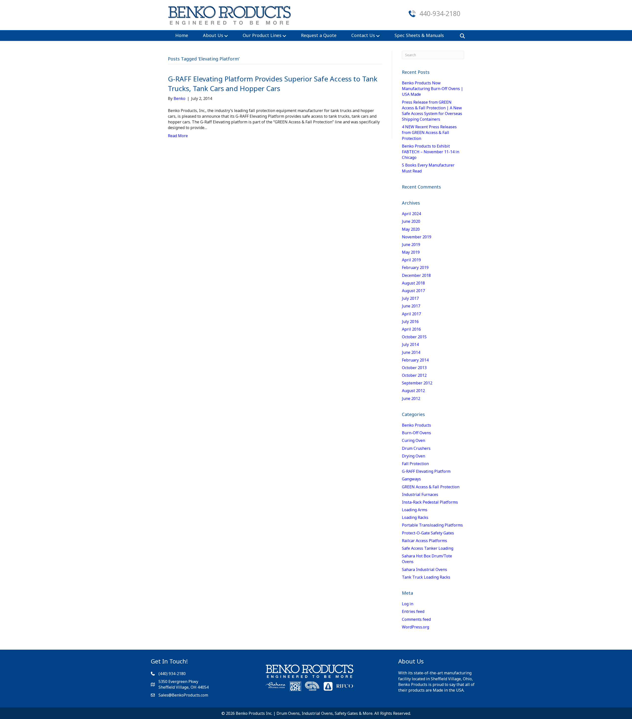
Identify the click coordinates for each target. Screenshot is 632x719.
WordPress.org (415, 627)
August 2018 (413, 283)
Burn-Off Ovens (416, 432)
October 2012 (414, 375)
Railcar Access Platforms (424, 540)
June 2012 (411, 398)
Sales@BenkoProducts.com (183, 695)
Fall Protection (415, 463)
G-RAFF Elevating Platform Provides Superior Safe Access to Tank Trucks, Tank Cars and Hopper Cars (272, 83)
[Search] (461, 36)
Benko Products (416, 425)
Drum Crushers (416, 448)
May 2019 (411, 252)
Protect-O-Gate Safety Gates (428, 533)
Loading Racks (415, 517)
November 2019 (416, 237)
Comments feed (416, 619)
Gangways (411, 479)
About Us (213, 35)
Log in (407, 603)
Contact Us (363, 35)
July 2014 (410, 344)
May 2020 (411, 229)
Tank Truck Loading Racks (426, 577)
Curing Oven (413, 440)
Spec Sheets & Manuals (419, 35)
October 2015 (414, 337)
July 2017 (410, 298)
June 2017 (411, 306)
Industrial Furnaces (420, 494)
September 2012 (417, 383)
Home (181, 35)
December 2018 (416, 275)
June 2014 (411, 352)
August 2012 (413, 390)
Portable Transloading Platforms (432, 525)
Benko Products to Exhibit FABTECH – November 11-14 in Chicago (430, 151)
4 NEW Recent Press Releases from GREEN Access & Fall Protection (429, 132)
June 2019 (411, 244)
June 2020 (411, 221)
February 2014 (415, 360)
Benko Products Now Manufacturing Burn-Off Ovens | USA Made (432, 88)
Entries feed (413, 611)
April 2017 (411, 314)
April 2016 (411, 329)
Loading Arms (414, 509)
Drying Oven (413, 456)
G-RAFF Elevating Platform (426, 471)
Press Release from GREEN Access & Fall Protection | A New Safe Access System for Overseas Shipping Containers (432, 110)
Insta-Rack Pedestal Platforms (430, 502)
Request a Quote (318, 35)
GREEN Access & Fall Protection (430, 487)
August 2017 (413, 290)
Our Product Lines (262, 35)
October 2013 (414, 367)
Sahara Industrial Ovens (424, 569)
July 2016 (410, 321)
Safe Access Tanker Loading (427, 548)
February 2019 (415, 267)
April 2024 (411, 213)
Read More (178, 135)
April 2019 (411, 260)
